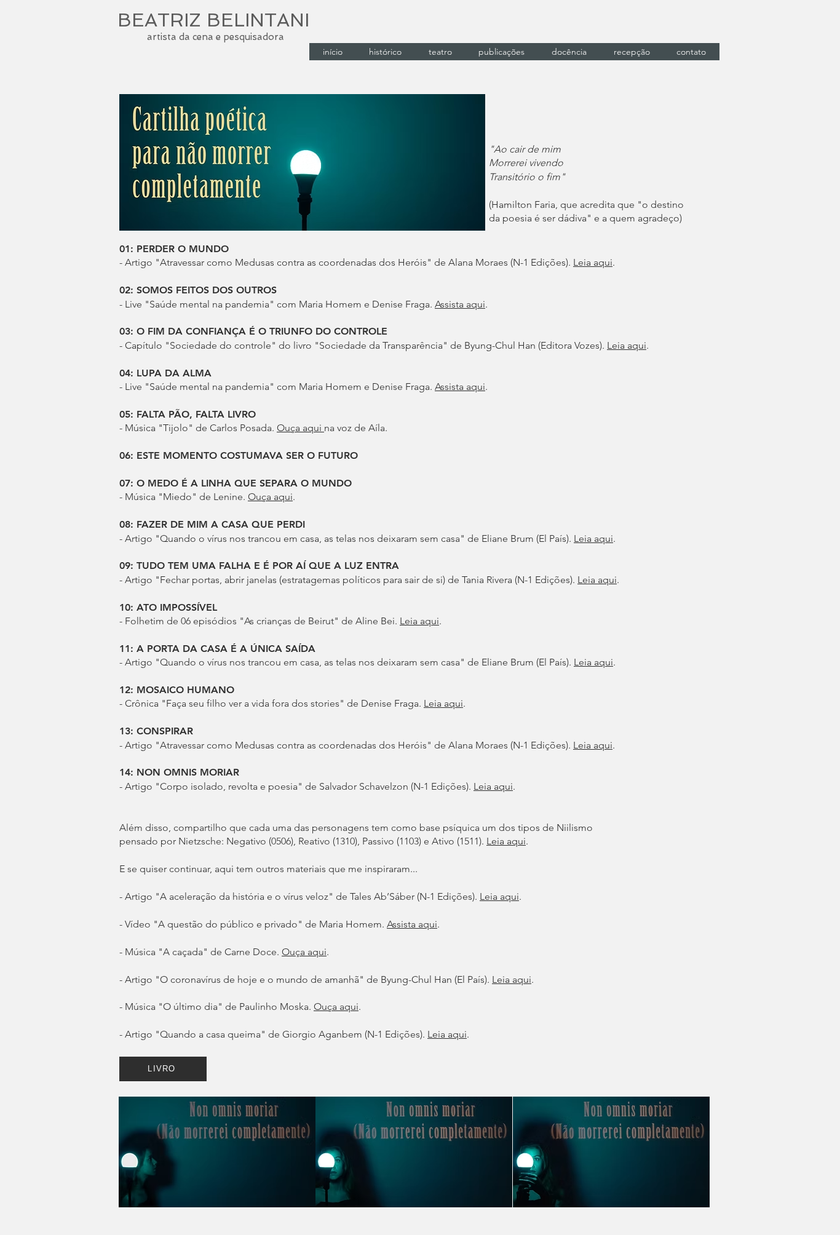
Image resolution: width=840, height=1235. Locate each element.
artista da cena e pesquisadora (215, 36)
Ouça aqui (300, 428)
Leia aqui (592, 262)
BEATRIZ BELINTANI (213, 20)
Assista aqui (460, 304)
